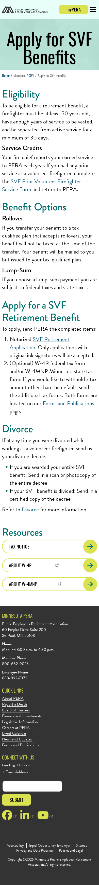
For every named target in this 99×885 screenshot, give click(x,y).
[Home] (25, 10)
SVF (31, 75)
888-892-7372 (14, 678)
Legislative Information (20, 722)
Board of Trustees (16, 710)
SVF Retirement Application (40, 343)
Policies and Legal (71, 850)
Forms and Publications (68, 403)
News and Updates (17, 739)
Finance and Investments (22, 716)
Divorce (30, 509)
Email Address (16, 772)
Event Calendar (14, 733)
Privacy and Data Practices (35, 850)
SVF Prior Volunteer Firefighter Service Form (41, 185)
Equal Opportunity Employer (50, 845)
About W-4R (20, 565)
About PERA (13, 698)
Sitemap (81, 845)
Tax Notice (19, 546)
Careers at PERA (16, 728)
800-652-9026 (15, 664)
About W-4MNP (23, 584)
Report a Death (14, 704)
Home (6, 75)
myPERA (74, 9)
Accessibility (15, 845)
